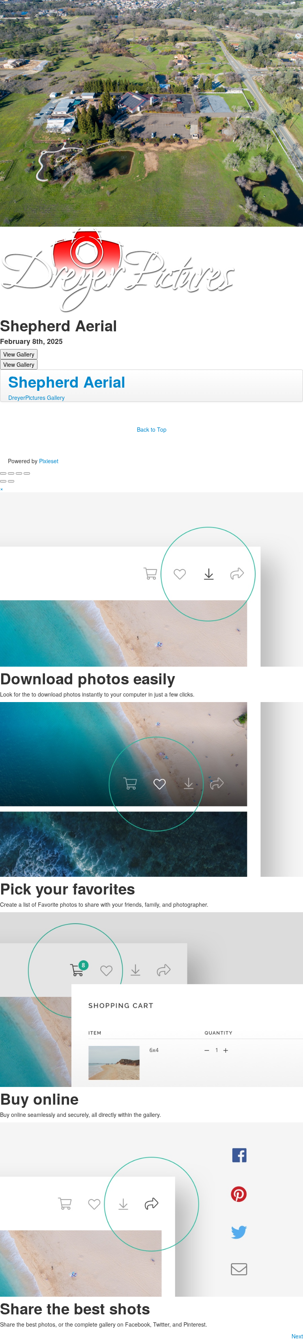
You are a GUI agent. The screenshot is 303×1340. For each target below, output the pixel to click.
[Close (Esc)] (3, 473)
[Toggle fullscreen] (19, 473)
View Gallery (18, 354)
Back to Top (151, 429)
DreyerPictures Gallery (36, 397)
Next (297, 1336)
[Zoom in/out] (27, 473)
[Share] (11, 473)
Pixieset (48, 461)
